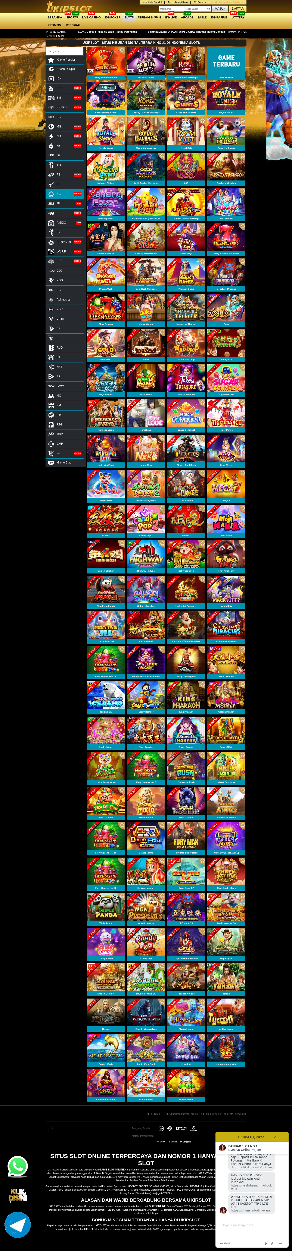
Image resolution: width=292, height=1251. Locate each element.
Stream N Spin (149, 17)
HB (58, 145)
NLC (59, 136)
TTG (59, 165)
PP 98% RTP (65, 241)
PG (59, 117)
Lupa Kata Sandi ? (152, 2)
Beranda (55, 17)
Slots (129, 17)
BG (59, 290)
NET (59, 366)
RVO (60, 347)
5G (58, 155)
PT (58, 174)
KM (59, 405)
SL (58, 338)
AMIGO (61, 222)
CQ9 (59, 270)
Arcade (187, 17)
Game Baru (63, 462)
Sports (72, 17)
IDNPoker (112, 17)
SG (59, 193)
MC (59, 395)
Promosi (55, 25)
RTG (59, 424)
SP (58, 376)
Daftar (238, 8)
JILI (59, 203)
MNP (60, 434)
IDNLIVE (171, 17)
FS (58, 213)
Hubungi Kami (180, 2)
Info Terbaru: (56, 31)
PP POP (62, 107)
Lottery (238, 17)
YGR (60, 309)
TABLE (202, 17)
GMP (60, 443)
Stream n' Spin (66, 68)
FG (58, 453)
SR (58, 261)
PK (58, 232)
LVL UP (61, 251)
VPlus (60, 318)
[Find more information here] (252, 1190)
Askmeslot (63, 299)
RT (58, 357)
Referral (73, 25)
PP (58, 88)
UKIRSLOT (100, 1225)
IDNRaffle (219, 17)
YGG (60, 280)
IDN (59, 78)
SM (59, 97)
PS (58, 184)
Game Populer (65, 59)
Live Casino (91, 17)
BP (58, 328)
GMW (60, 386)
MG (59, 126)
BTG (59, 415)
